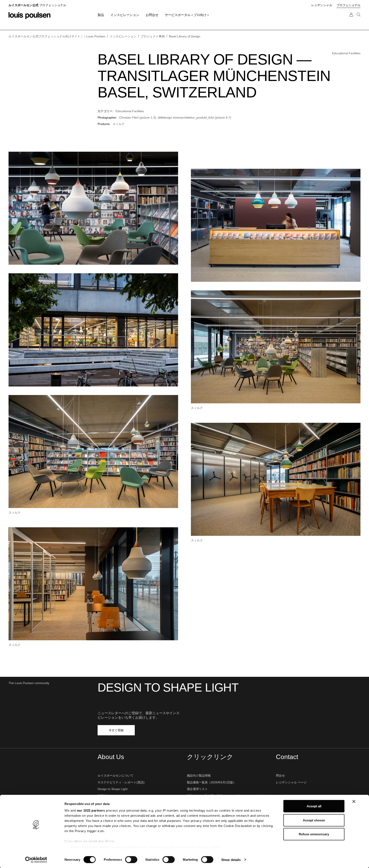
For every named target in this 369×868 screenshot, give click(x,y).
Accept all (314, 806)
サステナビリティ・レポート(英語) (121, 782)
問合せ (280, 775)
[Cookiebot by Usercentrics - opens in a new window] (36, 859)
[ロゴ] (29, 15)
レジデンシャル (321, 5)
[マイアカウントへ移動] (351, 19)
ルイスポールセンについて (115, 775)
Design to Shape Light (112, 789)
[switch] (131, 859)
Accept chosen (314, 820)
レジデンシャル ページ (291, 782)
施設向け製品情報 (199, 775)
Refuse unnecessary (314, 834)
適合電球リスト (197, 789)
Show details (231, 859)
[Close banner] (353, 801)
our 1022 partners (91, 810)
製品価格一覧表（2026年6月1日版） (211, 782)
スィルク (118, 124)
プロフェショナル (348, 5)
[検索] (358, 19)
